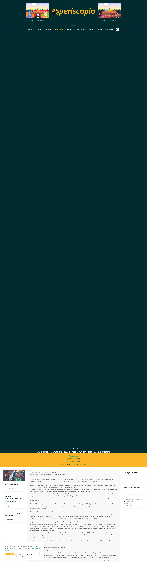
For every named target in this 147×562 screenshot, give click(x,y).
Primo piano (77, 458)
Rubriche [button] (70, 29)
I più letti (91, 29)
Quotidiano (47, 29)
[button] (117, 29)
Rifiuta (19, 555)
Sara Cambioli (74, 456)
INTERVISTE (69, 458)
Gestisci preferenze (32, 555)
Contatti (99, 29)
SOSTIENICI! (109, 29)
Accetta (10, 554)
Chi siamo (38, 29)
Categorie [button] (58, 29)
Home (30, 29)
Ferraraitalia (81, 29)
